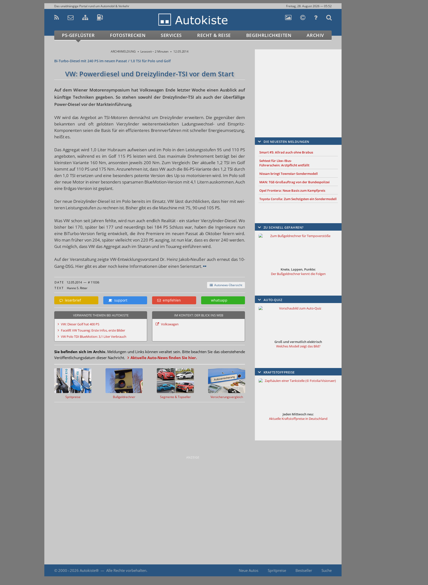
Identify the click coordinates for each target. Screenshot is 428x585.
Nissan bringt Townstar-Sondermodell (288, 173)
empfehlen (171, 300)
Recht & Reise (214, 35)
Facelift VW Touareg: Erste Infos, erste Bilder (93, 330)
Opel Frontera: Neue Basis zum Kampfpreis (292, 190)
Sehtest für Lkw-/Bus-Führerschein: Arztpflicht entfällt (284, 162)
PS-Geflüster (78, 35)
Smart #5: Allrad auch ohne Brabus (286, 152)
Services (171, 35)
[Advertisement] (298, 86)
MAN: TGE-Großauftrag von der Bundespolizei (294, 182)
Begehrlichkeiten (269, 35)
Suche (326, 570)
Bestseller (303, 570)
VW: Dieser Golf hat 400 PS (80, 324)
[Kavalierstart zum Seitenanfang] (352, 570)
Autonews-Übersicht (227, 285)
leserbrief (72, 300)
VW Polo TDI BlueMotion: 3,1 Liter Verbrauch (93, 336)
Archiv (315, 35)
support (119, 300)
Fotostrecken (127, 35)
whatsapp (218, 300)
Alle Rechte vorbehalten (126, 570)
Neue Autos (248, 570)
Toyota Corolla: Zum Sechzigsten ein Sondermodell (298, 199)
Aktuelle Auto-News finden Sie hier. (164, 357)
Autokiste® (89, 570)
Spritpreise (277, 570)
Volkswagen (170, 324)
